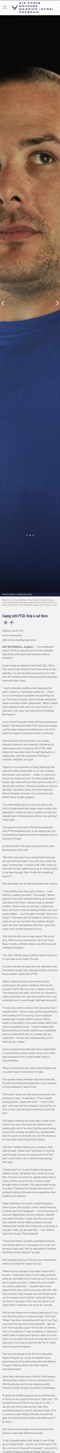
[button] (5, 7)
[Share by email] (11, 622)
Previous (3, 303)
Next (57, 303)
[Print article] (6, 622)
